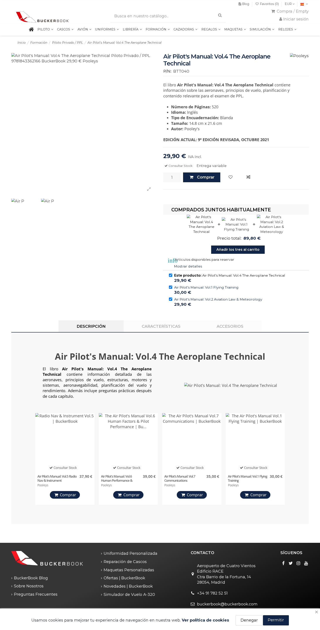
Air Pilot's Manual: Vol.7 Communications (179, 478)
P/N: (167, 71)
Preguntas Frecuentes (35, 594)
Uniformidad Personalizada (130, 553)
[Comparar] (248, 177)
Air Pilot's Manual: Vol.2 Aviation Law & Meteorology (218, 299)
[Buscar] (220, 15)
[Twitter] (291, 563)
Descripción (91, 326)
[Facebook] (283, 563)
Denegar (249, 620)
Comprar (205, 177)
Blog (245, 4)
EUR (289, 4)
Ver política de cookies (205, 620)
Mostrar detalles (188, 266)
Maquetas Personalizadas (129, 570)
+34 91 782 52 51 (212, 593)
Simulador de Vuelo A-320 (129, 594)
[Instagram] (298, 563)
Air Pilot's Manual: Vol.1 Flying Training (206, 287)
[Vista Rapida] (90, 436)
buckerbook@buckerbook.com (227, 604)
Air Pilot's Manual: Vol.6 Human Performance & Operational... (116, 480)
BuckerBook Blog (31, 578)
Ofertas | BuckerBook (124, 578)
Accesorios (230, 326)
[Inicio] (31, 30)
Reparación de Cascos (125, 561)
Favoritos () (269, 4)
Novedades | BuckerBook (128, 586)
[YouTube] (306, 563)
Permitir (276, 620)
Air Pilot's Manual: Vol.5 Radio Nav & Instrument (57, 478)
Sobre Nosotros (29, 586)
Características (161, 326)
